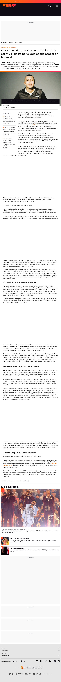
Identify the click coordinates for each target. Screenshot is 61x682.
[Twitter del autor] (10, 105)
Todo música (18, 42)
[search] (50, 6)
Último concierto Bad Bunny (9, 1)
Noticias (11, 42)
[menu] (57, 5)
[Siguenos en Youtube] (37, 662)
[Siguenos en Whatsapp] (59, 662)
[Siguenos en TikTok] (41, 662)
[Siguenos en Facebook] (50, 662)
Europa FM (4, 42)
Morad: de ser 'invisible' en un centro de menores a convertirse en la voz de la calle (9, 120)
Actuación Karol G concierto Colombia (11, 1)
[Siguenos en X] (55, 662)
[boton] (45, 648)
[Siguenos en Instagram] (46, 662)
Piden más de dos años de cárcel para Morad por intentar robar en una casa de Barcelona (9, 131)
